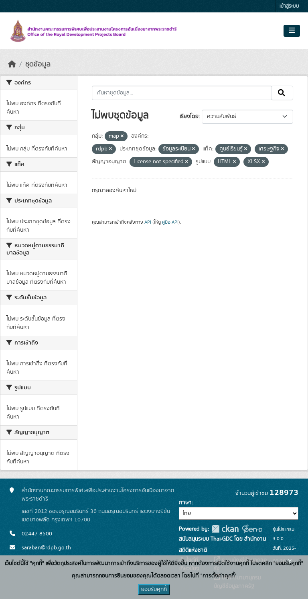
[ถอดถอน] (122, 136)
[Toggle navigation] (292, 31)
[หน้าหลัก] (12, 64)
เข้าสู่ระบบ (289, 6)
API (147, 222)
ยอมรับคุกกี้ (154, 589)
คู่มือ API (170, 222)
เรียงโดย (189, 116)
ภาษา (185, 503)
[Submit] (282, 93)
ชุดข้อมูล (38, 64)
